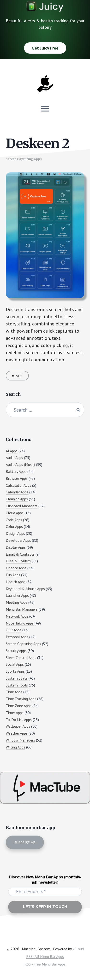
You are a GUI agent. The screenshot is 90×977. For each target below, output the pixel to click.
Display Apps (16, 547)
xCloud (78, 948)
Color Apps (14, 526)
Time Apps (14, 691)
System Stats (17, 678)
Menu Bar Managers (22, 609)
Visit (17, 376)
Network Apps (17, 616)
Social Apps (15, 664)
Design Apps (15, 533)
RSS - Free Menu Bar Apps (45, 964)
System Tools (17, 685)
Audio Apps (14, 457)
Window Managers (20, 740)
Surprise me (24, 842)
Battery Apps (16, 471)
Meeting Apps (16, 602)
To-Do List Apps (19, 719)
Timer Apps (15, 712)
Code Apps (14, 519)
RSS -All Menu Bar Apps (45, 956)
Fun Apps (13, 574)
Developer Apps (18, 540)
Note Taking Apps (20, 623)
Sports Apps (15, 671)
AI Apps (12, 450)
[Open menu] (45, 108)
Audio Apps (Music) (20, 464)
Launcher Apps (17, 595)
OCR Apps (13, 629)
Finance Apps (16, 567)
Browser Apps (17, 478)
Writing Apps (15, 747)
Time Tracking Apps (21, 698)
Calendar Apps (17, 492)
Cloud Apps (15, 512)
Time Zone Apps (18, 705)
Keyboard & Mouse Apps (25, 588)
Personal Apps (17, 636)
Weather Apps (17, 733)
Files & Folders (18, 560)
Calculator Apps (18, 485)
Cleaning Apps (17, 499)
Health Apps (15, 581)
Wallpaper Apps (18, 726)
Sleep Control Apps (21, 657)
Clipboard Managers (21, 505)
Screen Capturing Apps (24, 159)
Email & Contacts (20, 554)
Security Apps (16, 650)
